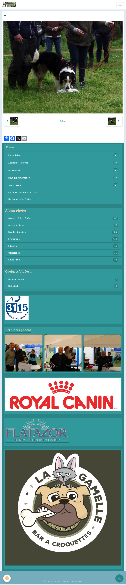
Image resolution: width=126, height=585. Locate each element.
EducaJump (62, 260)
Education (62, 246)
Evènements (62, 239)
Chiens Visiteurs (62, 225)
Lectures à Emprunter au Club (22, 192)
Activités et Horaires (18, 163)
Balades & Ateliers (62, 232)
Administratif (14, 170)
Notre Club (62, 286)
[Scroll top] (119, 578)
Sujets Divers (14, 185)
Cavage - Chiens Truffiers (62, 218)
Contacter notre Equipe (19, 199)
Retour (63, 121)
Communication (62, 279)
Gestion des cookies (73, 581)
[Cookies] (7, 578)
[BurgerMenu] (120, 4)
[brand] (9, 4)
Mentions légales (51, 581)
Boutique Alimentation (19, 178)
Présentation (14, 155)
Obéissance (62, 253)
